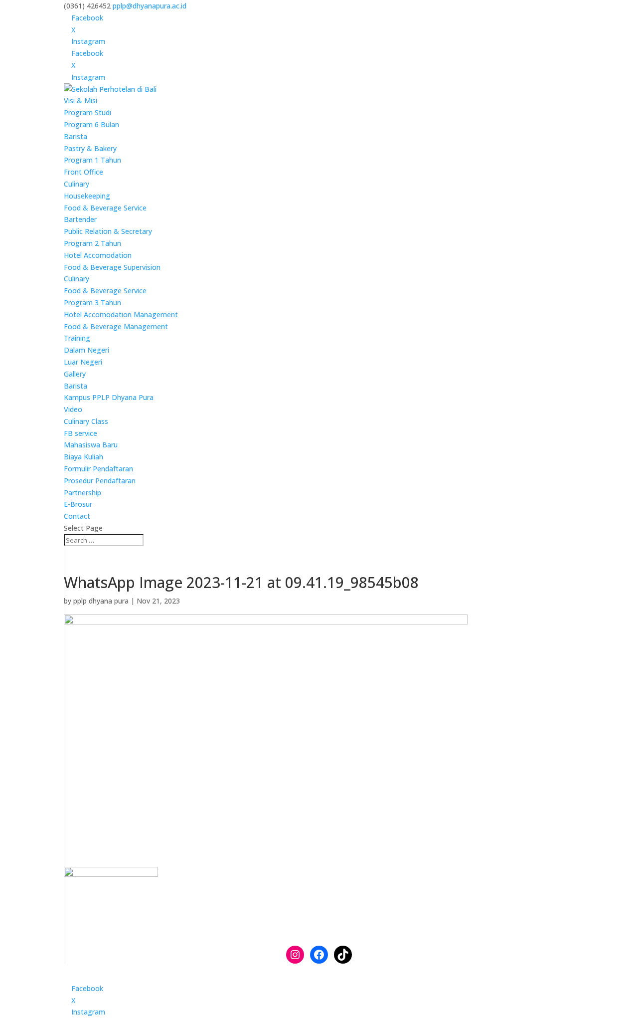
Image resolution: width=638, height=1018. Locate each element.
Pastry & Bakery (90, 148)
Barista (75, 136)
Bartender (80, 219)
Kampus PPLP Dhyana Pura (109, 397)
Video (73, 409)
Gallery (75, 374)
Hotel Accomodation (98, 255)
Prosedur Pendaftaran (100, 480)
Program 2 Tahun (92, 243)
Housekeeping (87, 196)
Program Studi (87, 112)
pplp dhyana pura (101, 601)
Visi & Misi (80, 100)
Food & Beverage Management (116, 326)
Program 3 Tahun (92, 302)
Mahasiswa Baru (91, 444)
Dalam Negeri (86, 350)
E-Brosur (78, 504)
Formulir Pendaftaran (98, 468)
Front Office (83, 172)
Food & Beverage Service (105, 207)
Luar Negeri (83, 362)
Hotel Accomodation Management (121, 314)
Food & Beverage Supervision (112, 267)
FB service (80, 433)
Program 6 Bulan (91, 124)
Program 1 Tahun (92, 160)
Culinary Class (86, 421)
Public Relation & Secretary (108, 231)
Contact (77, 516)
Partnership (82, 492)
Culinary (76, 184)
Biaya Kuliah (83, 456)
